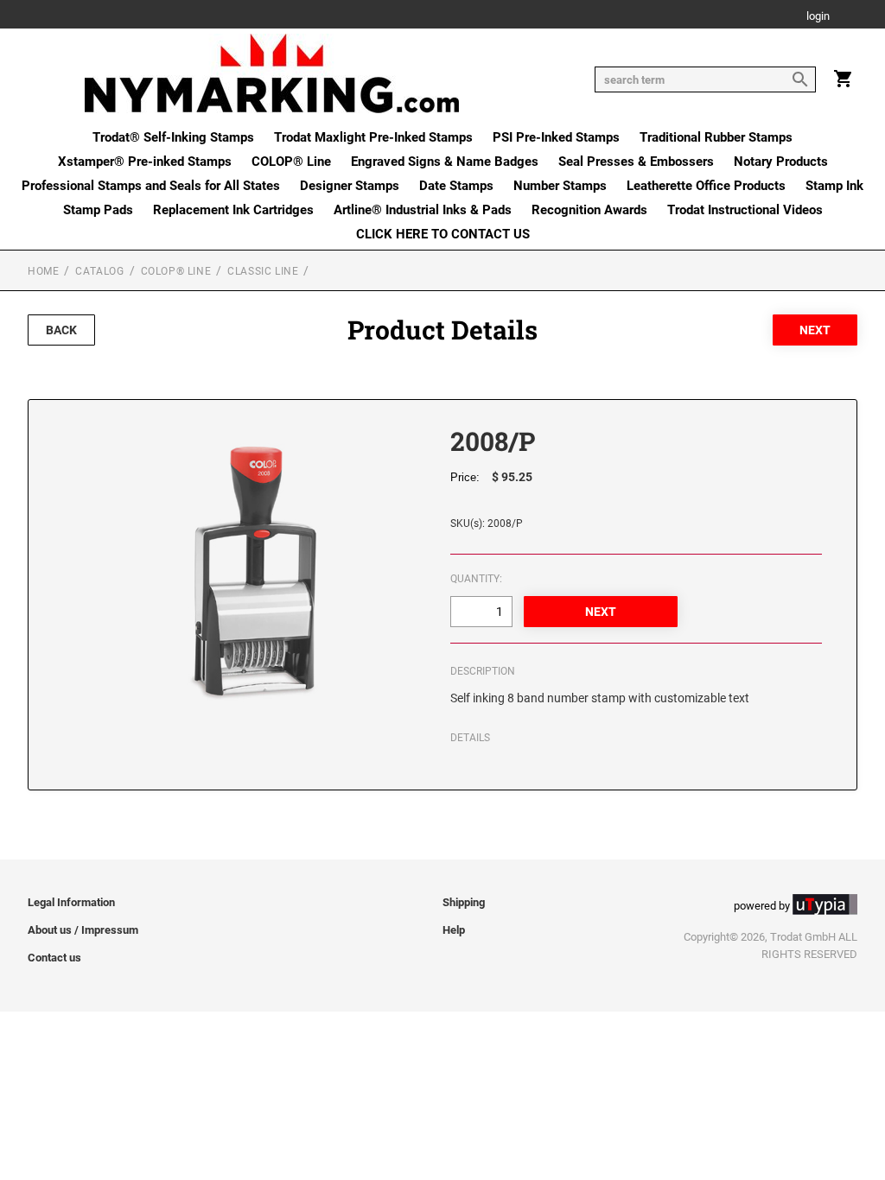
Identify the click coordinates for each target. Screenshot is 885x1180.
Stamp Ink (834, 185)
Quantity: (476, 579)
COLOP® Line (291, 161)
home (43, 271)
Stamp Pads (98, 210)
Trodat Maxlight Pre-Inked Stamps (373, 137)
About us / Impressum (83, 929)
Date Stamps (456, 185)
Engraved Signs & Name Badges (444, 161)
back (61, 330)
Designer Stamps (349, 185)
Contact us (54, 957)
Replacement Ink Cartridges (233, 210)
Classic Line (262, 271)
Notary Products (781, 161)
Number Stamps (560, 185)
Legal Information (71, 902)
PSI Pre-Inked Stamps (556, 137)
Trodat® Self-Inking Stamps (173, 137)
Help (453, 929)
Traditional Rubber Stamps (716, 137)
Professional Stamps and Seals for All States (151, 185)
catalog (99, 271)
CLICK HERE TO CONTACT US (443, 234)
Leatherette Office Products (706, 185)
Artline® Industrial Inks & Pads (423, 210)
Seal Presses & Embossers (636, 161)
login (818, 16)
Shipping (463, 902)
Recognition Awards (589, 210)
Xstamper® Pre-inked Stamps (145, 161)
